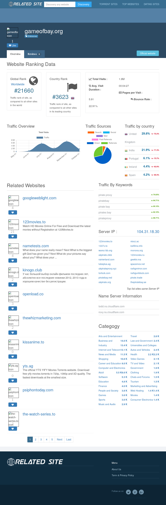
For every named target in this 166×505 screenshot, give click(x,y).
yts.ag (28, 366)
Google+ (141, 492)
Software (113, 377)
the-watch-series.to (39, 414)
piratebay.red (105, 277)
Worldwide (17, 84)
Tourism (144, 381)
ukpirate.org (105, 282)
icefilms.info (136, 245)
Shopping (113, 358)
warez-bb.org (105, 250)
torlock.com (104, 273)
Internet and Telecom (113, 349)
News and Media (113, 354)
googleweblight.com (39, 197)
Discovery (83, 4)
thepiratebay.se (138, 282)
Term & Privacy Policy (123, 475)
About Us (116, 469)
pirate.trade (136, 277)
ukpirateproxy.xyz (107, 268)
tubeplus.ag (105, 264)
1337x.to (103, 245)
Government (144, 367)
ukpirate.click (105, 254)
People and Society (113, 390)
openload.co (33, 293)
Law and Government (144, 340)
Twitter (128, 492)
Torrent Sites (108, 4)
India (132, 150)
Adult (110, 372)
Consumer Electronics (144, 399)
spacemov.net (137, 264)
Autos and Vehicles (144, 350)
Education (113, 381)
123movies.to (34, 221)
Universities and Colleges (144, 345)
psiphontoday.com (38, 389)
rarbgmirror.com (138, 268)
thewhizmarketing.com (42, 317)
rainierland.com (106, 259)
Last (68, 439)
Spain (132, 175)
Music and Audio (113, 404)
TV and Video (144, 363)
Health (142, 354)
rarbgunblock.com (139, 273)
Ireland (133, 167)
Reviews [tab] (34, 54)
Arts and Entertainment (113, 336)
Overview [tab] (15, 54)
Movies (144, 395)
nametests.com (36, 245)
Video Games (144, 358)
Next (59, 439)
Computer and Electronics (113, 368)
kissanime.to (33, 342)
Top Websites (130, 4)
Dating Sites (151, 4)
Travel (144, 336)
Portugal (134, 158)
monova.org (136, 250)
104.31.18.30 (148, 231)
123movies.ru (137, 254)
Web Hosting (142, 390)
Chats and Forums (144, 377)
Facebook (134, 492)
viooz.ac (134, 241)
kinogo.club (32, 269)
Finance (113, 386)
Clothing (144, 372)
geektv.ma (135, 259)
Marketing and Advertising (144, 386)
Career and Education (113, 363)
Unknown (32, 36)
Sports (113, 399)
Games (113, 395)
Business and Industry (113, 343)
